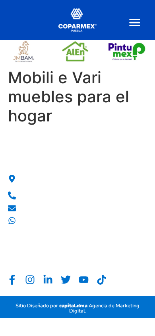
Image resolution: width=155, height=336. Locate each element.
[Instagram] (30, 280)
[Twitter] (66, 280)
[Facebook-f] (12, 280)
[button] (134, 22)
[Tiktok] (102, 280)
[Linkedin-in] (48, 280)
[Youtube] (84, 280)
